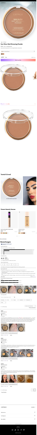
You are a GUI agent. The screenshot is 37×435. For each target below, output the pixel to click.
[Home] (3, 2)
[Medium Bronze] (3, 54)
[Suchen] (32, 3)
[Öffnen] (34, 2)
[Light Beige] (1, 233)
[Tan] (22, 233)
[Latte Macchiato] (6, 233)
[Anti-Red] (5, 233)
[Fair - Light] (20, 233)
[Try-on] (19, 212)
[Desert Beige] (3, 233)
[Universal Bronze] (2, 54)
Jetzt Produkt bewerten (9, 46)
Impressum (18, 426)
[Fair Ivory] (2, 233)
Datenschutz (18, 427)
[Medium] (21, 233)
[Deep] (24, 233)
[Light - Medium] (19, 233)
